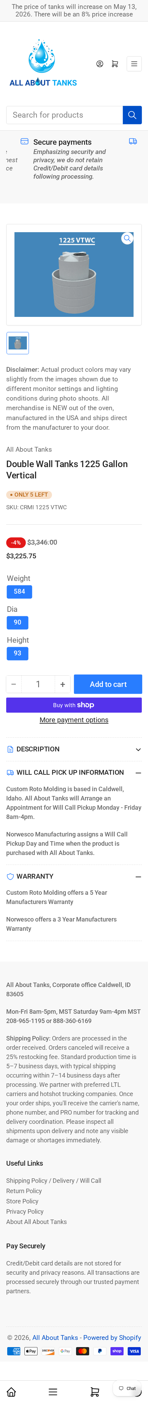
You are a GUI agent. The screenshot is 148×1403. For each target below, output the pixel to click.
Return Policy (24, 1190)
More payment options (74, 720)
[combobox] (74, 115)
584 (19, 591)
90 (17, 622)
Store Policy (22, 1201)
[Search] (132, 114)
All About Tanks (29, 449)
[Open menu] (134, 63)
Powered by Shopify (112, 1338)
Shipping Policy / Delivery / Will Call (53, 1180)
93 (17, 653)
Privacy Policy (25, 1211)
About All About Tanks (36, 1221)
